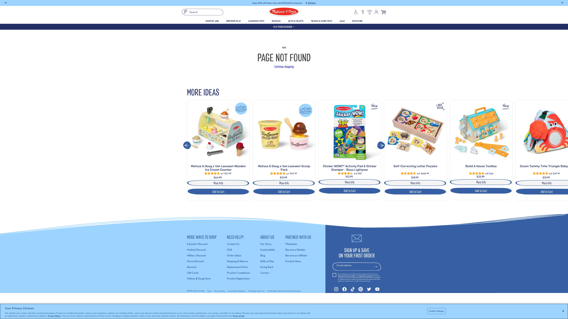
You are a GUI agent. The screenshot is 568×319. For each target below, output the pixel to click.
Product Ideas (293, 261)
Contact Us (233, 244)
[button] (6, 3)
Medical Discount (196, 249)
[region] (284, 311)
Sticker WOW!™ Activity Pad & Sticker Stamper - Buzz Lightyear (350, 167)
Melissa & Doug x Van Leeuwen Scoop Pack (284, 167)
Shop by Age (212, 21)
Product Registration (238, 278)
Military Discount (196, 255)
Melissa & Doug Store (199, 278)
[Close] (563, 311)
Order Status (234, 255)
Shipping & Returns (237, 261)
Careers (264, 272)
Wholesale (291, 244)
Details (302, 3)
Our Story (265, 244)
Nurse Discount (195, 261)
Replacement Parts (237, 267)
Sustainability (267, 249)
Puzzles (276, 21)
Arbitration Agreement (366, 276)
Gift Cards (193, 272)
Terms (209, 291)
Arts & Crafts (295, 21)
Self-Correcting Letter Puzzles (415, 166)
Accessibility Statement (236, 291)
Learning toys (256, 21)
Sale (342, 21)
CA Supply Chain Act (256, 291)
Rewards (191, 267)
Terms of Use (342, 276)
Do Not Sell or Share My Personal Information (284, 291)
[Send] (377, 266)
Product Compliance (238, 272)
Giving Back (266, 267)
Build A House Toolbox (481, 166)
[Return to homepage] (284, 12)
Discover (357, 21)
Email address (344, 265)
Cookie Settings (436, 311)
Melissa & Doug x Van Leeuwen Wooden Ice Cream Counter (218, 167)
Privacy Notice (350, 276)
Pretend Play (233, 21)
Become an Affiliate (296, 255)
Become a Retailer (295, 249)
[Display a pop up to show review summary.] (230, 174)
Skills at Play (267, 261)
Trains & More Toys (321, 21)
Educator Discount (197, 244)
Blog (262, 255)
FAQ (229, 249)
